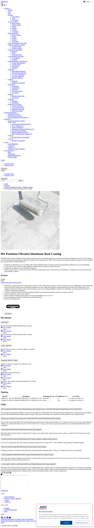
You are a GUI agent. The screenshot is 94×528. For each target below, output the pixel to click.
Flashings (11, 99)
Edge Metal (11, 84)
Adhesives (15, 68)
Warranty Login (9, 165)
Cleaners (14, 30)
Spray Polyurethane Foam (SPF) (17, 43)
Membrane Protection (18, 109)
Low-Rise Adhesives (18, 76)
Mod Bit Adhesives (17, 78)
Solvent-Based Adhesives (19, 73)
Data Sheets (4, 322)
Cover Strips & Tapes (18, 107)
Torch (13, 18)
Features (3, 282)
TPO (9, 13)
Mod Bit (10, 15)
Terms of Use (34, 521)
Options (15, 282)
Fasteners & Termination (15, 50)
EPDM (10, 10)
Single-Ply (15, 81)
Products (6, 185)
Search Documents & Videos (16, 121)
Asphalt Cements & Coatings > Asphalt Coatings (18, 187)
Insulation (14, 59)
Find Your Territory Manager (16, 149)
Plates (13, 53)
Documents (9, 282)
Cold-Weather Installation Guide (21, 124)
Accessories (15, 20)
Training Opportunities (18, 140)
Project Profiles (12, 157)
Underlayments (16, 64)
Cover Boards (16, 58)
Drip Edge (15, 89)
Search (5, 168)
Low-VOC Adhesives (18, 74)
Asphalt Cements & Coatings (16, 45)
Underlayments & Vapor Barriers (17, 61)
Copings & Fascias (17, 91)
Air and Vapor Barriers (18, 63)
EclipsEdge (15, 86)
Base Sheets (15, 66)
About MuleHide (13, 144)
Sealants (14, 28)
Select (4, 329)
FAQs (19, 282)
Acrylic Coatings (13, 21)
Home (6, 184)
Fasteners (14, 51)
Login (2, 160)
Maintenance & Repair (18, 83)
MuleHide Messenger (14, 155)
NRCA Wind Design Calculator (17, 117)
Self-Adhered (16, 17)
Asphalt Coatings (17, 48)
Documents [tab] (8, 313)
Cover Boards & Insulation (16, 56)
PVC (9, 12)
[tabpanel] (47, 352)
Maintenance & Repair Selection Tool (23, 129)
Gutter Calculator (17, 127)
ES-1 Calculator (16, 126)
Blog (9, 152)
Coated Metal (16, 88)
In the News (11, 154)
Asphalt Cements (17, 46)
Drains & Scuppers (17, 111)
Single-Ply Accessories (14, 104)
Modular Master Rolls (18, 96)
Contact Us (11, 147)
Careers (10, 145)
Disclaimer (18, 521)
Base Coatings (16, 23)
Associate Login (9, 163)
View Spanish (7, 331)
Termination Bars (17, 55)
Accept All (66, 522)
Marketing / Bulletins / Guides (9, 360)
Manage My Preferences (8, 521)
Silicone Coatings (13, 33)
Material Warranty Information (20, 137)
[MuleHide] (4, 1)
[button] (2, 3)
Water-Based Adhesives (19, 71)
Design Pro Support (14, 114)
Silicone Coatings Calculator (20, 132)
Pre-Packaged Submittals (19, 130)
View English (7, 327)
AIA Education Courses (15, 116)
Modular (10, 94)
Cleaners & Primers (17, 106)
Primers (14, 26)
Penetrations (15, 102)
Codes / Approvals (6, 345)
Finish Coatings (16, 25)
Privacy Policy (26, 521)
